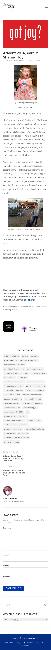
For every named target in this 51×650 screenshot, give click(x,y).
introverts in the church (35, 390)
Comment (7, 528)
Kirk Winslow (19, 60)
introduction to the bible (13, 386)
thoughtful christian (11, 403)
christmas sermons (38, 373)
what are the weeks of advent (15, 416)
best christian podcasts (28, 360)
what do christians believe (14, 420)
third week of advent (33, 399)
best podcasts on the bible (14, 365)
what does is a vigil (34, 420)
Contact (25, 646)
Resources (28, 643)
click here (29, 300)
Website (6, 576)
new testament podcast (32, 395)
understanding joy (30, 408)
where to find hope (11, 442)
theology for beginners (13, 399)
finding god (22, 377)
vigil (27, 412)
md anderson (14, 395)
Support (39, 643)
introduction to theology (35, 386)
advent (25, 356)
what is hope (23, 433)
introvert (19, 390)
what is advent (9, 433)
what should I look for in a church (16, 438)
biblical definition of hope (14, 369)
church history (9, 377)
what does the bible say (13, 429)
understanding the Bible (13, 412)
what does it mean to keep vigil (16, 425)
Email (6, 565)
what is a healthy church (34, 429)
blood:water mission (34, 369)
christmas (24, 373)
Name (6, 555)
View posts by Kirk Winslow (13, 501)
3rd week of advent (11, 356)
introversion (8, 390)
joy (5, 395)
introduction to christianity (14, 382)
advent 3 (34, 356)
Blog (18, 643)
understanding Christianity (32, 403)
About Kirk (9, 643)
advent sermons (10, 360)
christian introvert (11, 373)
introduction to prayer (35, 382)
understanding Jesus (12, 408)
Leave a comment (33, 60)
